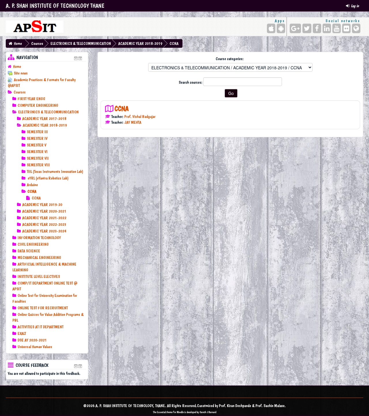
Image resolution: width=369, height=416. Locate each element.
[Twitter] (306, 28)
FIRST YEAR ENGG (31, 98)
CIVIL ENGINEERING (33, 244)
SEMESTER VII (38, 158)
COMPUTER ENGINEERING (38, 105)
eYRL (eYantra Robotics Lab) (48, 178)
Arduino (32, 184)
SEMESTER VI (37, 151)
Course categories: (230, 58)
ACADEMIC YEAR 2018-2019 (140, 43)
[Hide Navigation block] (76, 58)
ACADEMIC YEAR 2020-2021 (44, 211)
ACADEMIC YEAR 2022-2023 (44, 224)
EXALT (22, 333)
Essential (161, 412)
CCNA (174, 43)
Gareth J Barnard (207, 412)
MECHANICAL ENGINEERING (39, 257)
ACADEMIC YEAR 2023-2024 (44, 231)
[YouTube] (336, 28)
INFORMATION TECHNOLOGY (39, 237)
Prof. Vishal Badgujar (139, 116)
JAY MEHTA (132, 122)
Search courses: (191, 82)
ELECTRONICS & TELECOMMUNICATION (80, 43)
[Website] (356, 28)
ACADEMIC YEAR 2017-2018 (44, 118)
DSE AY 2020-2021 (32, 340)
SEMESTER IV (37, 138)
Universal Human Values (35, 346)
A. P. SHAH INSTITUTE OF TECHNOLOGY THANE (55, 5)
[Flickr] (346, 28)
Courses (37, 43)
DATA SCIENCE (29, 251)
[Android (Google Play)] (281, 28)
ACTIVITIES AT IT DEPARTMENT (40, 327)
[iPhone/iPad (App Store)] (271, 28)
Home (18, 43)
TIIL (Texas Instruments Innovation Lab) (55, 171)
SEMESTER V (36, 145)
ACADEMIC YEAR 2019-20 (42, 204)
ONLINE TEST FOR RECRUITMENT (43, 308)
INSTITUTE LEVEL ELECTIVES (39, 276)
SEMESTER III (37, 131)
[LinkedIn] (327, 28)
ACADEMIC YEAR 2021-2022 (44, 217)
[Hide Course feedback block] (76, 366)
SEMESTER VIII (38, 165)
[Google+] (295, 28)
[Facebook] (317, 28)
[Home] (34, 26)
